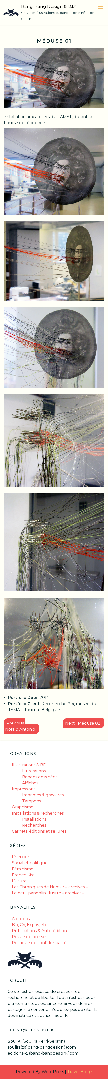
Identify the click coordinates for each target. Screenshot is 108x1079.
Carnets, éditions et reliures (39, 831)
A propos (21, 918)
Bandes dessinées (39, 777)
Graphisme (22, 807)
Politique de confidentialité (39, 942)
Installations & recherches (38, 813)
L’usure (19, 881)
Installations (34, 819)
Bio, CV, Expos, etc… (31, 924)
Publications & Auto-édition (39, 930)
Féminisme (22, 869)
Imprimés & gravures (43, 795)
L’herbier (20, 856)
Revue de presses (29, 936)
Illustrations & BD (29, 765)
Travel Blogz (79, 1071)
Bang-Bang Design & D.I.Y (48, 6)
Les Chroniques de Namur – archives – (50, 887)
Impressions (23, 789)
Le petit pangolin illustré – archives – (48, 893)
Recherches (34, 825)
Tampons (31, 801)
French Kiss (23, 875)
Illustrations (34, 771)
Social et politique (30, 862)
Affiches (30, 783)
